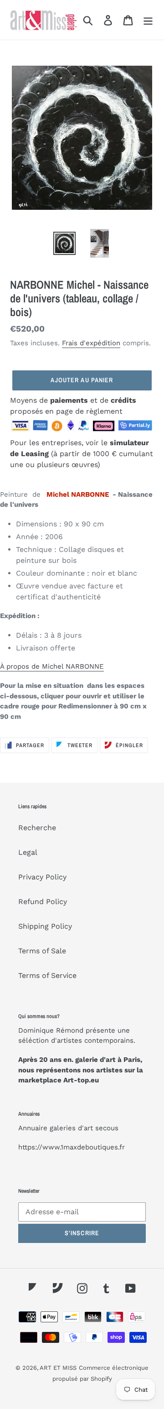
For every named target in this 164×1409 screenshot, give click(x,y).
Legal (27, 852)
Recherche (37, 827)
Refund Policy (42, 901)
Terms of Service (47, 975)
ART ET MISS (58, 1367)
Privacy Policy (42, 877)
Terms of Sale (42, 950)
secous (106, 1128)
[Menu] (148, 20)
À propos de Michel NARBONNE (52, 666)
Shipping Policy (45, 926)
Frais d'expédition (91, 343)
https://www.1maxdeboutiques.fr (71, 1147)
